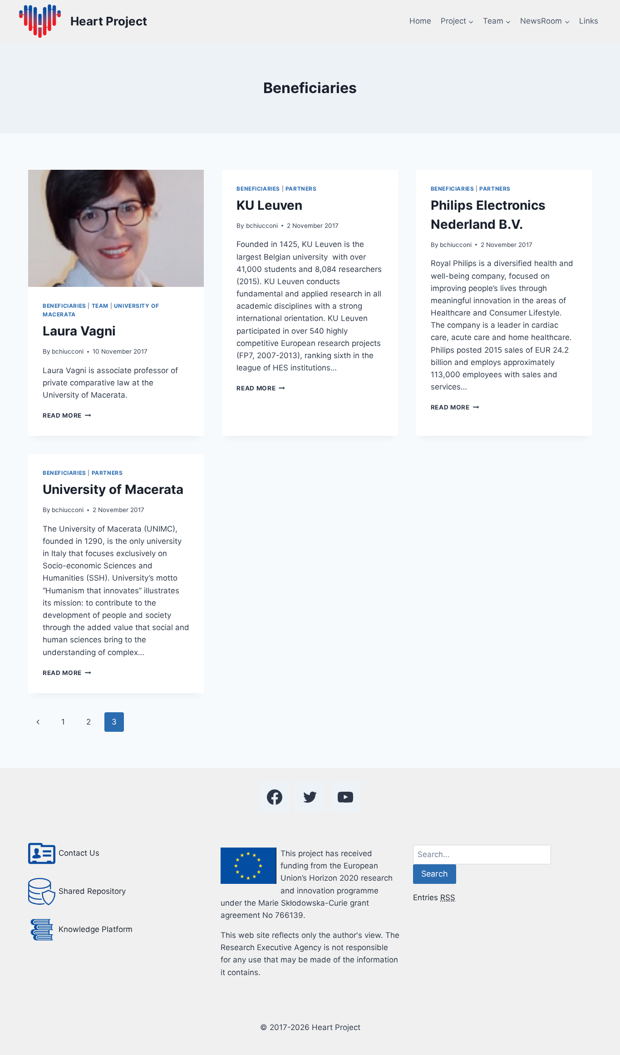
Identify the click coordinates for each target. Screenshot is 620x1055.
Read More (67, 415)
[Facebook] (274, 797)
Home (420, 20)
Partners (301, 188)
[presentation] (116, 228)
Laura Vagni (79, 331)
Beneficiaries (64, 305)
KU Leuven (269, 205)
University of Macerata (113, 489)
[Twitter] (310, 797)
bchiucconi (68, 351)
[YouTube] (345, 797)
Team (100, 305)
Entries (434, 897)
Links (588, 20)
